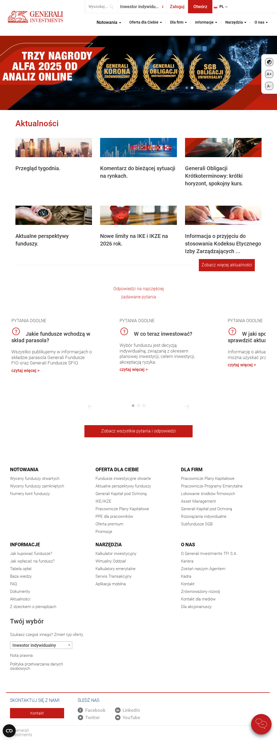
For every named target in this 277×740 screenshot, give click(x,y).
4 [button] (203, 87)
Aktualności (20, 599)
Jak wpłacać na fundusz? (32, 561)
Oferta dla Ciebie (117, 469)
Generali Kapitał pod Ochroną (121, 493)
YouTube (131, 717)
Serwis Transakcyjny (113, 576)
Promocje (103, 531)
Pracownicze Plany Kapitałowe (122, 508)
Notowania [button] (107, 22)
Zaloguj (177, 6)
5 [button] (208, 87)
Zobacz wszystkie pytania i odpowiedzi (138, 431)
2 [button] (192, 87)
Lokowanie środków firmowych (208, 493)
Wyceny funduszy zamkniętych (37, 486)
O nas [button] (260, 22)
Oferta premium (109, 524)
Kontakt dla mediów (198, 599)
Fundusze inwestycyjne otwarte (123, 478)
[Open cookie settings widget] (9, 730)
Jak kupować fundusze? (31, 553)
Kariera (187, 561)
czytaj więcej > (25, 370)
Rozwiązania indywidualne (203, 516)
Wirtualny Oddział (110, 561)
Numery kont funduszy (30, 493)
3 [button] (197, 87)
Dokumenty (20, 591)
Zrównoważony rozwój (200, 591)
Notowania (24, 469)
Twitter (92, 717)
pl (221, 6)
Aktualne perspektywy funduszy (123, 486)
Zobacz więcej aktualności (227, 264)
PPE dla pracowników (114, 516)
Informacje (25, 544)
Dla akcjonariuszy (196, 606)
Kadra (186, 576)
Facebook (95, 710)
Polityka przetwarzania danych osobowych (36, 666)
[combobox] (142, 6)
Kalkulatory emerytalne (115, 568)
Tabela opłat (21, 568)
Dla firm (192, 469)
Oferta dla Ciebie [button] (144, 22)
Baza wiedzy (21, 576)
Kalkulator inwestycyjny (115, 553)
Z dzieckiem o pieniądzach (33, 606)
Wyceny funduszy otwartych (35, 478)
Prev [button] (174, 88)
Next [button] (220, 88)
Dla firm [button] (177, 22)
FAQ (13, 583)
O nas (188, 544)
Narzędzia (108, 544)
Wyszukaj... (113, 6)
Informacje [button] (205, 22)
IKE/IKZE (103, 501)
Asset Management (198, 501)
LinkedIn (131, 710)
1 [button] (186, 87)
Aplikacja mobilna (110, 583)
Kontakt (187, 583)
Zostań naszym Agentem (203, 568)
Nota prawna (21, 655)
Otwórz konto (200, 8)
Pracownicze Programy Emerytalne (212, 486)
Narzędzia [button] (234, 22)
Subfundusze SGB (197, 524)
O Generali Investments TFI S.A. (209, 553)
